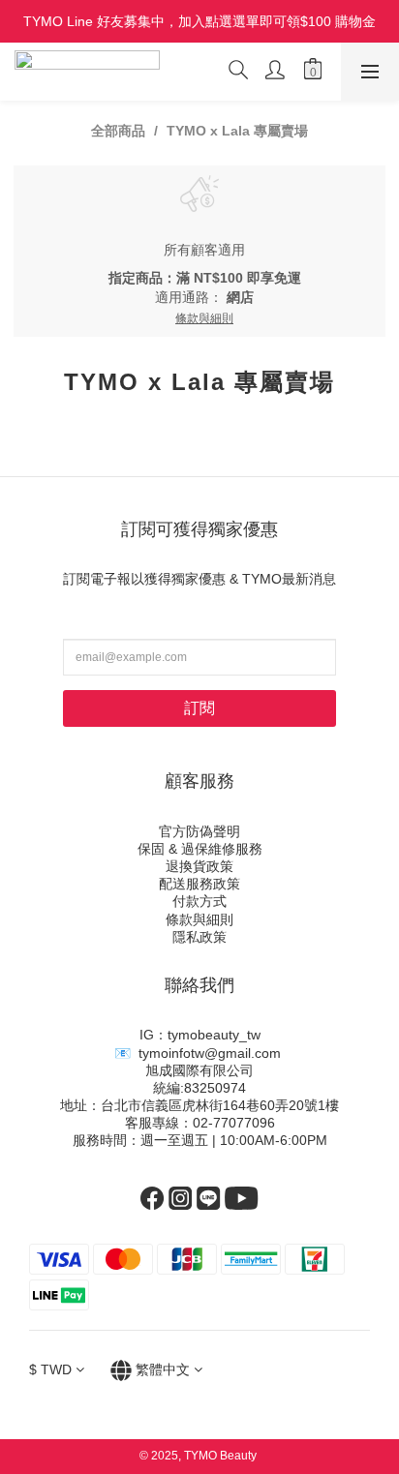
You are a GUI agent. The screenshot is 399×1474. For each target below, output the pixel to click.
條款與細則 (199, 919)
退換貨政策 (199, 866)
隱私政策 (199, 937)
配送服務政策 (199, 883)
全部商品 (118, 130)
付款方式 (199, 901)
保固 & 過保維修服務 (200, 849)
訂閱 (199, 708)
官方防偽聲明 (199, 831)
